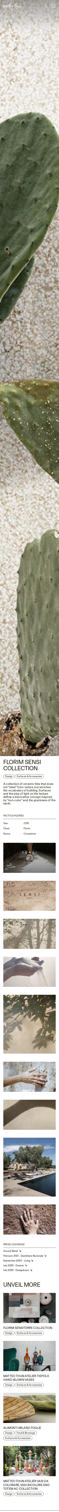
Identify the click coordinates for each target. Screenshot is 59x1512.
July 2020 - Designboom (16, 1270)
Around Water (11, 1250)
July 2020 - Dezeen (13, 1265)
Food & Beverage (26, 1432)
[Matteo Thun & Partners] (11, 1)
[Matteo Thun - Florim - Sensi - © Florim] (29, 934)
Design (8, 776)
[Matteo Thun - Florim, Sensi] (29, 972)
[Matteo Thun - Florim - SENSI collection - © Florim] (29, 378)
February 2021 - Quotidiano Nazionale (23, 1255)
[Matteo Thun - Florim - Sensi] (29, 896)
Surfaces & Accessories (29, 1333)
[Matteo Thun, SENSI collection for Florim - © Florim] (29, 858)
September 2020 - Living (17, 1260)
